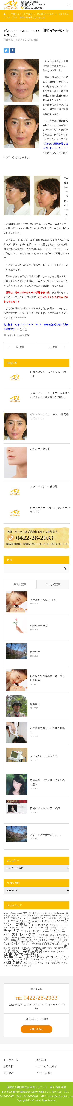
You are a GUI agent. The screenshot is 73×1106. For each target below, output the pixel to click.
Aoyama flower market (13, 913)
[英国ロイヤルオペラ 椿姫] (16, 810)
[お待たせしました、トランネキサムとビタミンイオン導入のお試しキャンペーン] (15, 399)
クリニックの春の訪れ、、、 (46, 834)
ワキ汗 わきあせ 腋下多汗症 (27, 944)
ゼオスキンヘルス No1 (43, 600)
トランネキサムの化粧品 (43, 486)
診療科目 (8, 1066)
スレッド (63, 928)
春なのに (35, 652)
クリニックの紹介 (46, 1066)
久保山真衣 (46, 944)
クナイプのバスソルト (34, 921)
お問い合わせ (36, 1029)
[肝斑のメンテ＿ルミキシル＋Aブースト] (15, 377)
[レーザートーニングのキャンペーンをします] (15, 513)
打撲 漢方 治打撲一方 (53, 948)
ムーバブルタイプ (25, 940)
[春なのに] (16, 653)
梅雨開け (35, 704)
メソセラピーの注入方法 (45, 756)
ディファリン (30, 931)
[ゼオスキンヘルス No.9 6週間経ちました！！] (15, 426)
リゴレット (39, 940)
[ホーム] (5, 14)
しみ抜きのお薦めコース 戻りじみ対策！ (47, 678)
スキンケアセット (41, 449)
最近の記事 (20, 584)
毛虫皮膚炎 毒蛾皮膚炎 (36, 949)
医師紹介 (41, 1060)
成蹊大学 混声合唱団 (32, 948)
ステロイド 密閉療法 (48, 928)
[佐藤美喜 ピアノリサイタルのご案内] (16, 784)
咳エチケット (15, 948)
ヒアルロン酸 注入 (45, 935)
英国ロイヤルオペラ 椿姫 (45, 808)
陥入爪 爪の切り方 (22, 966)
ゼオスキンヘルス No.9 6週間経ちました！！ (49, 416)
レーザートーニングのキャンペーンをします (50, 509)
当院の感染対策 (38, 626)
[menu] (68, 5)
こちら (23, 329)
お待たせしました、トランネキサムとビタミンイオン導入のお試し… (50, 395)
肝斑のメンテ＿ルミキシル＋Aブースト (49, 374)
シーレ (35, 925)
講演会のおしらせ (31, 963)
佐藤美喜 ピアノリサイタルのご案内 (47, 782)
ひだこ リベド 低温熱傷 (27, 918)
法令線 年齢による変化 (53, 952)
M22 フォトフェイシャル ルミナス (39, 913)
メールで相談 (43, 1072)
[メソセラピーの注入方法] (16, 758)
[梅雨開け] (16, 706)
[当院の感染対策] (16, 627)
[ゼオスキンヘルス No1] (16, 601)
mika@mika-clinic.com (61, 1096)
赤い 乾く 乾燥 (47, 963)
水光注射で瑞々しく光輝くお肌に (47, 730)
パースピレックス (20, 934)
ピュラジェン (49, 938)
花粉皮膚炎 (13, 962)
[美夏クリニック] (11, 8)
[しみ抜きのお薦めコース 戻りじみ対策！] (16, 680)
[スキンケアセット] (15, 462)
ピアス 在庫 (37, 938)
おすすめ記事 (53, 584)
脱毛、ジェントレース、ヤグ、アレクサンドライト (46, 959)
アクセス (8, 1072)
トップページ (11, 1060)
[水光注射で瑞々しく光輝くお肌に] (16, 732)
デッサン (40, 931)
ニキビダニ (55, 930)
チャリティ (14, 930)
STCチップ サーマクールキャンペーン (45, 916)
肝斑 (36, 40)
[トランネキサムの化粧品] (15, 492)
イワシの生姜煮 (17, 921)
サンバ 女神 (50, 921)
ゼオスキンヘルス (24, 40)
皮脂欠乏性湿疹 (22, 955)
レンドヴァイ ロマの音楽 (56, 940)
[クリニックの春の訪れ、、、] (16, 836)
